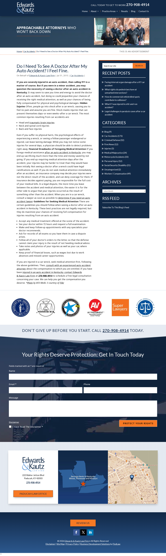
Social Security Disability (115, 165)
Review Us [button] (82, 523)
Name (12, 370)
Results (124, 11)
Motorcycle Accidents (114, 157)
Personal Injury (111, 161)
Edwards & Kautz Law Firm (42, 75)
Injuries (107, 148)
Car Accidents (76, 75)
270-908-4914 (137, 5)
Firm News (109, 144)
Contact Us (144, 11)
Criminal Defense (112, 140)
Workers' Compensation (115, 173)
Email (12, 384)
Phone (87, 384)
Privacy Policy (72, 544)
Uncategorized (111, 169)
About (93, 11)
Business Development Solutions (95, 544)
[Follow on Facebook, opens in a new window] (76, 532)
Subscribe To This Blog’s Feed (115, 207)
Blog (133, 11)
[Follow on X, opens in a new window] (83, 532)
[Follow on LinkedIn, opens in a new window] (90, 532)
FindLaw (116, 544)
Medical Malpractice (113, 152)
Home (85, 11)
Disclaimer (14, 422)
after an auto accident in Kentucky (63, 152)
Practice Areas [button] (109, 11)
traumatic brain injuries (41, 122)
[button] (163, 538)
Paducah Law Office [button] (33, 493)
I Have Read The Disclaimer (28, 427)
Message (13, 397)
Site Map (61, 544)
